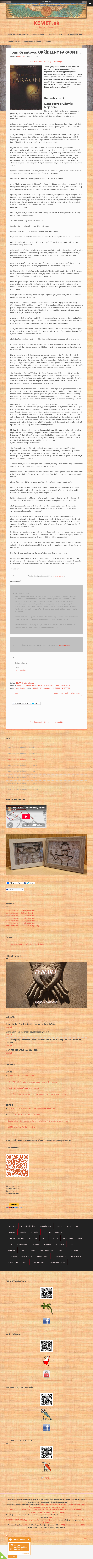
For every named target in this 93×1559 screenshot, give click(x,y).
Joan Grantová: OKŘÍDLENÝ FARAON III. (22, 759)
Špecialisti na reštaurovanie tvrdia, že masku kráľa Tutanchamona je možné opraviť (39, 1121)
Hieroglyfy (60, 1244)
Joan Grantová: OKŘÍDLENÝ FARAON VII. (23, 783)
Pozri (10, 1244)
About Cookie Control (10, 1539)
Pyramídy (11, 1232)
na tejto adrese (58, 576)
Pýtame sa (47, 1232)
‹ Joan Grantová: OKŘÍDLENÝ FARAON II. (57, 689)
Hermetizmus (14, 42)
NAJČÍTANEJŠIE (27, 1510)
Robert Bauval (42, 1256)
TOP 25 (11, 1510)
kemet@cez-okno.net (52, 1520)
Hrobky (22, 1250)
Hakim (32, 1250)
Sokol (50, 1517)
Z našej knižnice (28, 683)
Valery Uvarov (75, 1256)
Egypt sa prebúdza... (46, 27)
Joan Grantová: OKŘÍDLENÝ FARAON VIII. (23, 789)
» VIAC (62, 1525)
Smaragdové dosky (32, 42)
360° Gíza (54, 1238)
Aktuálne (23, 1232)
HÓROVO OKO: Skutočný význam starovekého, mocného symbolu (32, 1082)
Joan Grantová (21, 688)
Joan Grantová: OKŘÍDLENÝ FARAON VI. (22, 777)
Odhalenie (33, 1238)
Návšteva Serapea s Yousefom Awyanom (23, 1088)
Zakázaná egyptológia (18, 35)
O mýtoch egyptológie (16, 1238)
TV (77, 1226)
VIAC (85, 1538)
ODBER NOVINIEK (76, 1510)
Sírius (44, 1238)
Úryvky (34, 685)
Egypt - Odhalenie (24, 685)
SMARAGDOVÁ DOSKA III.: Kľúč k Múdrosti (24, 1115)
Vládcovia (11, 1250)
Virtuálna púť (68, 1238)
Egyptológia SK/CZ (38, 1262)
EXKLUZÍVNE (37, 688)
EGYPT (18, 683)
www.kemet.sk (20, 670)
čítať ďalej (12, 1556)
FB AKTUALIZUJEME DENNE (59, 1510)
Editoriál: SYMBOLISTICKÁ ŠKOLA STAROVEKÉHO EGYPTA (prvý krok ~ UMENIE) (37, 1094)
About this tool (25, 1553)
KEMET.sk (20, 57)
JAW (60, 1250)
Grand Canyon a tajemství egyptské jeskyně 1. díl (28, 1032)
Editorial (59, 1226)
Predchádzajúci (36, 61)
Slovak (11, 889)
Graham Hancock (59, 1256)
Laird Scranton (27, 1256)
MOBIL (62, 1512)
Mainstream (60, 1232)
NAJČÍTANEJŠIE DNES (41, 1510)
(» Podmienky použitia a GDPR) (74, 1525)
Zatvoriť (28, 1539)
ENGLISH (55, 1512)
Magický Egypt (55, 35)
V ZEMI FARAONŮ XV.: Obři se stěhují (22, 1076)
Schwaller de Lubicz (47, 1250)
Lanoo (24, 1262)
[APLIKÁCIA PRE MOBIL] (46, 1293)
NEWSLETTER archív (35, 1512)
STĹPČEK (47, 1512)
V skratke (34, 1232)
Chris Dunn (12, 1256)
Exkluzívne (12, 1226)
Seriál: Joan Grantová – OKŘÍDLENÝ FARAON (54, 685)
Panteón (72, 1244)
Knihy (80, 1238)
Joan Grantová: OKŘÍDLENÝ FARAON (21, 747)
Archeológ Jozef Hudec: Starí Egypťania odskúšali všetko (31, 1024)
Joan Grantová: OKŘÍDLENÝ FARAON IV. (22, 765)
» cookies (25, 1525)
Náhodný (47, 61)
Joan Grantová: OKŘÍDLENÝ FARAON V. (22, 771)
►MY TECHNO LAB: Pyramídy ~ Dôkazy (23, 1050)
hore (16, 693)
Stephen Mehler (73, 1250)
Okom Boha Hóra (74, 35)
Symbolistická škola (28, 1226)
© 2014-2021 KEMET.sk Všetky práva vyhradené (22, 1520)
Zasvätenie (47, 1244)
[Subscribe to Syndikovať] (46, 1536)
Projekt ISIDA (13, 1262)
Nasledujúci (58, 61)
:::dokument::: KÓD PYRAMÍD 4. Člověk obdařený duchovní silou (32, 1109)
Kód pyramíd (38, 35)
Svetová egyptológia (57, 1262)
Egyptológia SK (45, 1226)
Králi (48, 42)
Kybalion (35, 1244)
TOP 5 (18, 1510)
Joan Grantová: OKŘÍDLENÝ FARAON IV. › (67, 694)
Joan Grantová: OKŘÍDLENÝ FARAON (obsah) (22, 926)
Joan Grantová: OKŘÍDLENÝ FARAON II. (22, 753)
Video (69, 1226)
